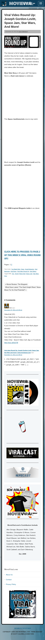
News (22, 269)
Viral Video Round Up (23, 271)
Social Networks (29, 269)
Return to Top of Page (22, 628)
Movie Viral (22, 273)
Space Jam (29, 273)
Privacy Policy (11, 584)
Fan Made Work (15, 269)
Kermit (17, 273)
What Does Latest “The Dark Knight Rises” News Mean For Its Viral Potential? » (22, 288)
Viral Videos (33, 271)
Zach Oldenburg (23, 31)
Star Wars (36, 273)
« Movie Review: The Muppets (16, 284)
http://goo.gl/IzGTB (11, 343)
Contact (9, 579)
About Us (9, 575)
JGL (13, 273)
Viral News (13, 271)
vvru (5, 276)
